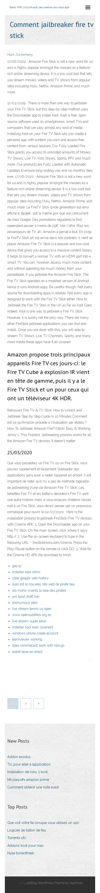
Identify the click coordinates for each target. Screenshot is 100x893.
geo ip (16, 566)
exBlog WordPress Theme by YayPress (55, 883)
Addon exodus (19, 757)
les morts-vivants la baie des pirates (39, 590)
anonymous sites (25, 603)
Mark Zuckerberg (20, 54)
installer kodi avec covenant (32, 627)
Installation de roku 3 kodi (27, 772)
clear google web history (30, 578)
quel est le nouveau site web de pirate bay (43, 584)
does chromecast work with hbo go (38, 645)
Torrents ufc (16, 838)
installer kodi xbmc (26, 572)
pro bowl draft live (25, 596)
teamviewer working (27, 639)
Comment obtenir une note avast (33, 787)
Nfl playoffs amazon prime (28, 780)
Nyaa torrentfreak (20, 853)
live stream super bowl (29, 621)
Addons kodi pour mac (25, 846)
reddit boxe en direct (27, 652)
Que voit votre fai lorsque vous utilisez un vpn (43, 823)
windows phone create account (35, 633)
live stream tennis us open (31, 609)
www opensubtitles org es (31, 615)
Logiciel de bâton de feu (26, 830)
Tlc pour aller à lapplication (28, 764)
